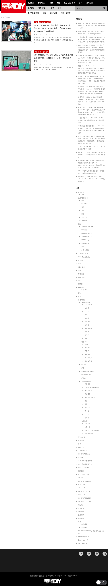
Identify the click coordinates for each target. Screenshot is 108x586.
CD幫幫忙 (81, 511)
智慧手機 (87, 427)
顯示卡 (87, 315)
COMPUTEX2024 (84, 491)
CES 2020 (81, 267)
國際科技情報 (66, 13)
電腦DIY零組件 (86, 302)
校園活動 (84, 230)
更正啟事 (81, 508)
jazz (49, 34)
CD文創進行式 (83, 543)
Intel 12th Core (83, 467)
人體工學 (84, 217)
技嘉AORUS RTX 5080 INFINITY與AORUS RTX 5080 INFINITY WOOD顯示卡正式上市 (91, 179)
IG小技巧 (84, 290)
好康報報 (81, 274)
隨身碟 (87, 418)
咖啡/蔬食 (81, 277)
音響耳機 (87, 384)
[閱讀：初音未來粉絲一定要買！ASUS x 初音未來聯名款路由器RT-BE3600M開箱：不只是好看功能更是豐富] (16, 61)
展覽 (82, 247)
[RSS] (105, 554)
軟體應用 (81, 515)
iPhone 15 (81, 488)
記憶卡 (87, 414)
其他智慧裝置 (82, 450)
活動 (36, 22)
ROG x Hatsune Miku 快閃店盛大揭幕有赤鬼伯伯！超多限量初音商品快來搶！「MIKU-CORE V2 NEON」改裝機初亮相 (52, 28)
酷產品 (83, 378)
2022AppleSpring (84, 474)
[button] (101, 582)
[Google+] (89, 554)
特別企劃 (81, 192)
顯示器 (80, 284)
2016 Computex (86, 236)
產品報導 (31, 3)
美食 (82, 200)
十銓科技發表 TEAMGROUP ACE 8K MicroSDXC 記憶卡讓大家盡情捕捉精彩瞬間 (91, 120)
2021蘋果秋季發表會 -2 (86, 464)
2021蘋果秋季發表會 (85, 461)
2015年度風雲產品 (84, 257)
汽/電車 (83, 364)
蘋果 (51, 3)
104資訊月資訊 (83, 253)
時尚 (79, 270)
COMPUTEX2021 (84, 454)
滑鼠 (86, 404)
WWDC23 (81, 484)
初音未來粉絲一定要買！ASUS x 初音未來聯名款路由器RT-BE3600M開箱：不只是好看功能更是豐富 (53, 58)
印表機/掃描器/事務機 (92, 387)
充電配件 (81, 471)
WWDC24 (81, 495)
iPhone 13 (81, 457)
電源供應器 (88, 328)
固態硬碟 (87, 321)
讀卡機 (87, 411)
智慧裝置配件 (89, 433)
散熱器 (87, 332)
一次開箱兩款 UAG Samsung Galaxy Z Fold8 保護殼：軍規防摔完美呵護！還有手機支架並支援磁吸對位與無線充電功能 (91, 39)
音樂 (82, 207)
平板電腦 (87, 354)
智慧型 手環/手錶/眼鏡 (92, 430)
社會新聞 (84, 527)
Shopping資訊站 (83, 536)
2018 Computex (86, 243)
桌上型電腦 (88, 358)
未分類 (80, 505)
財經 (79, 296)
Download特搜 (83, 540)
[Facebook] (81, 554)
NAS (86, 344)
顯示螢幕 (87, 347)
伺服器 (87, 351)
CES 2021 (81, 447)
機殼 (86, 338)
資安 (79, 280)
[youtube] (97, 554)
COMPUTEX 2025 (84, 498)
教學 (82, 194)
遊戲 (59, 3)
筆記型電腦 (88, 361)
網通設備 (87, 407)
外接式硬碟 (88, 390)
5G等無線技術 (86, 375)
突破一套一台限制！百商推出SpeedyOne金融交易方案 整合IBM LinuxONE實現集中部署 (91, 26)
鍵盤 (86, 401)
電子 (79, 293)
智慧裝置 (41, 3)
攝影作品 (84, 220)
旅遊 (82, 210)
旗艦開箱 (81, 440)
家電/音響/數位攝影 (87, 371)
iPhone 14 (81, 478)
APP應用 (81, 287)
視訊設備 (87, 394)
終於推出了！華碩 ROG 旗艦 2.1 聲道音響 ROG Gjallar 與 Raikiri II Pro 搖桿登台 (91, 155)
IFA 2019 (81, 260)
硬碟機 (87, 318)
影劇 (82, 214)
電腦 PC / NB (86, 342)
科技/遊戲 (38, 52)
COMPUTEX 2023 (84, 481)
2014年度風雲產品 (87, 226)
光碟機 (87, 325)
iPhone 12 (81, 437)
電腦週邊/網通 (86, 381)
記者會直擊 (85, 250)
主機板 (87, 308)
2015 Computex (86, 233)
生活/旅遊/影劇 (69, 3)
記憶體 (87, 311)
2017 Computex (86, 240)
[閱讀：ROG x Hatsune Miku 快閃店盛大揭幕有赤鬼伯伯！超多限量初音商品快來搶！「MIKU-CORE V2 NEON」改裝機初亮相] (16, 31)
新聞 (80, 3)
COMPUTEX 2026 (84, 501)
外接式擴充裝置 (90, 397)
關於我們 (89, 3)
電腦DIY (13, 6)
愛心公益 (84, 204)
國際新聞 (84, 524)
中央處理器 (88, 304)
